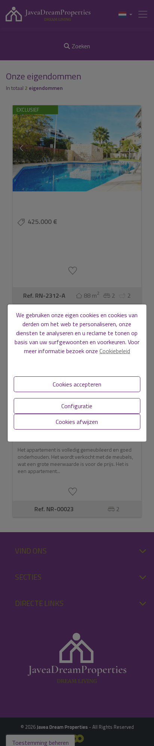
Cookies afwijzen (77, 421)
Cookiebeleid (114, 350)
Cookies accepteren (77, 384)
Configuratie (76, 405)
